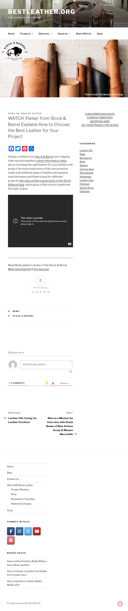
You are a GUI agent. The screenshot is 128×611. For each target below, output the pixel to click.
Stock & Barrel (44, 156)
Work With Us (83, 33)
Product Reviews (20, 489)
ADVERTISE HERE (100, 121)
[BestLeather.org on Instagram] (19, 531)
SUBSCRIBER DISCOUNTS (100, 113)
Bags (82, 154)
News (16, 311)
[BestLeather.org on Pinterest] (11, 540)
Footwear (85, 183)
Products (25, 33)
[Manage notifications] (120, 603)
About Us (63, 33)
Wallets (84, 165)
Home (11, 33)
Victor (36, 113)
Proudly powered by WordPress (23, 603)
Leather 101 (86, 150)
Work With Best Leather (20, 485)
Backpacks (86, 157)
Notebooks (86, 176)
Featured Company (21, 503)
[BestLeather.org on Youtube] (36, 531)
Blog (9, 472)
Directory (44, 33)
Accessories (41, 269)
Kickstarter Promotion (23, 499)
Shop (99, 33)
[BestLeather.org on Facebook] (11, 531)
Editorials (85, 191)
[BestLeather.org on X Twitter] (28, 531)
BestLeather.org (41, 11)
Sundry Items (87, 187)
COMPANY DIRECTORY (100, 117)
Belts (82, 161)
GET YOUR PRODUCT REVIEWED (99, 125)
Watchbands (86, 172)
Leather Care (87, 180)
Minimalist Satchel (19, 269)
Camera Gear (87, 169)
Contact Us (13, 479)
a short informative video (51, 160)
